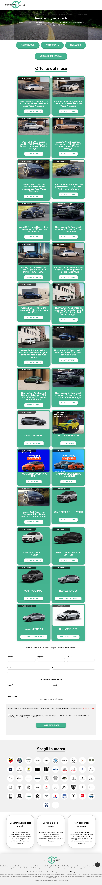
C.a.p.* (69, 657)
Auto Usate (52, 45)
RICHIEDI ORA (68, 443)
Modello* (55, 685)
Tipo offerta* (12, 696)
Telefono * (56, 668)
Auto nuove (20, 14)
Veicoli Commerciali (51, 56)
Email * (9, 668)
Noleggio (63, 14)
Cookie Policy (52, 872)
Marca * (10, 685)
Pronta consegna (36, 14)
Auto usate (51, 14)
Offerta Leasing (33, 443)
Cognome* (41, 657)
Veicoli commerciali (78, 14)
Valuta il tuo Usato (51, 24)
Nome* (10, 657)
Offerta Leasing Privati (68, 598)
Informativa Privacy (88, 708)
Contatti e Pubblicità (35, 872)
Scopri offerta (34, 111)
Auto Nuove (28, 45)
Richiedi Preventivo (68, 637)
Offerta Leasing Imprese (34, 637)
